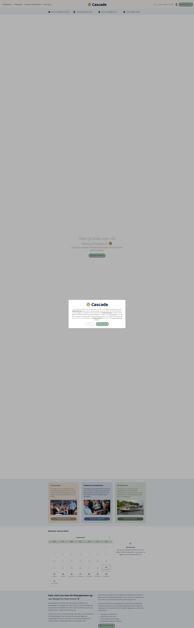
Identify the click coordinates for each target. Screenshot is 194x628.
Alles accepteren (102, 324)
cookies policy (113, 314)
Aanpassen (90, 324)
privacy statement (117, 318)
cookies (79, 313)
